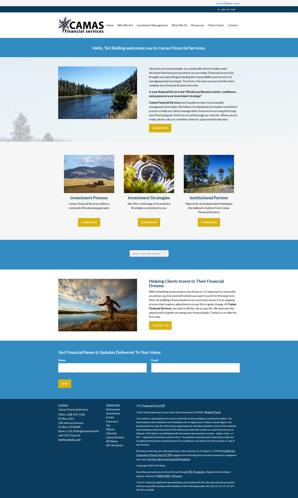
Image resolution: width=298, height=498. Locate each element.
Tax (108, 425)
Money (110, 429)
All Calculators (114, 445)
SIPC (168, 476)
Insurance (112, 421)
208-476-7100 (228, 9)
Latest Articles (115, 437)
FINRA (159, 476)
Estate (110, 417)
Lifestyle (111, 433)
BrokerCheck (213, 412)
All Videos (112, 441)
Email (154, 360)
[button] (125, 25)
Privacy (176, 476)
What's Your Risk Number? (146, 253)
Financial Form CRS (153, 405)
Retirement (113, 409)
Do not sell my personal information (168, 459)
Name (61, 360)
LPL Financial (196, 471)
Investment (113, 413)
